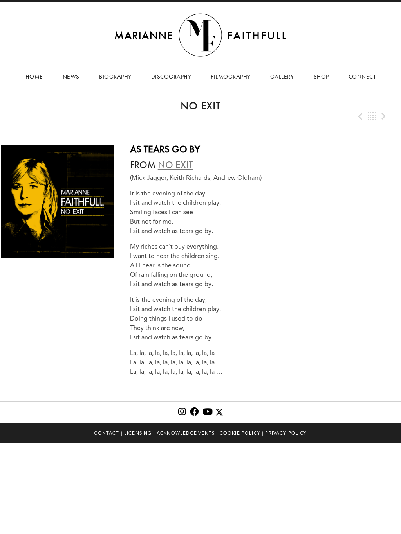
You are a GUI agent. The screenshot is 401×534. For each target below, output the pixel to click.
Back (372, 116)
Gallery (282, 76)
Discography (171, 76)
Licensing (138, 433)
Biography (115, 76)
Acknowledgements (186, 433)
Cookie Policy (240, 433)
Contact (106, 433)
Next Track (384, 116)
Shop (321, 76)
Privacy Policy (286, 433)
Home (34, 76)
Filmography (231, 76)
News (71, 76)
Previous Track (359, 116)
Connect (362, 76)
